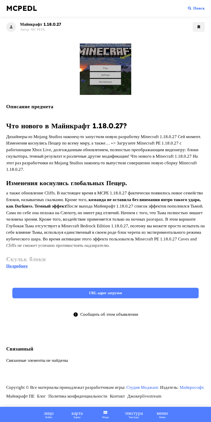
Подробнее (17, 266)
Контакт (117, 396)
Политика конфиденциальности (77, 396)
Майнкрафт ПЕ (20, 396)
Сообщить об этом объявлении (105, 314)
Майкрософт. (192, 387)
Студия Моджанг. (142, 387)
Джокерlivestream (144, 396)
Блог (41, 396)
